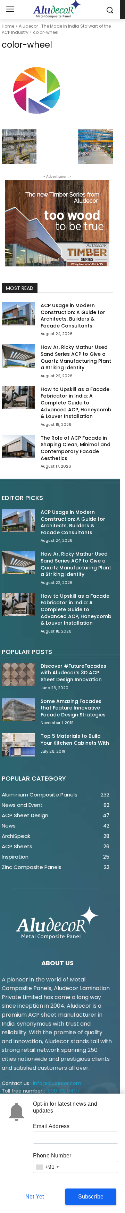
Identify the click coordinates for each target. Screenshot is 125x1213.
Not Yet (34, 1197)
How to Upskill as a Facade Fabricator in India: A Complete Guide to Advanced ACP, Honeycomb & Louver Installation (76, 403)
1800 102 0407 (63, 1090)
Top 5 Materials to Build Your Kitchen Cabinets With (75, 739)
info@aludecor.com (57, 1083)
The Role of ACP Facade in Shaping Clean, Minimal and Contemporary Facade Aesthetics (75, 448)
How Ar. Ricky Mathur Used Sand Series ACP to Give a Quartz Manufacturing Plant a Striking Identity (76, 357)
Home (8, 26)
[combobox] (47, 1167)
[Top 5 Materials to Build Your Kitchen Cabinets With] (18, 744)
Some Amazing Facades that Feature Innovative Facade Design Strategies (73, 708)
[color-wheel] (57, 91)
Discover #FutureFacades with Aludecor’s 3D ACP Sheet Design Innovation (73, 673)
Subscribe (91, 1197)
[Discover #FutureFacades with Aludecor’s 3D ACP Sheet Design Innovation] (18, 674)
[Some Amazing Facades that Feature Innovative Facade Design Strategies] (18, 709)
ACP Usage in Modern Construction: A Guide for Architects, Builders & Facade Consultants (73, 315)
